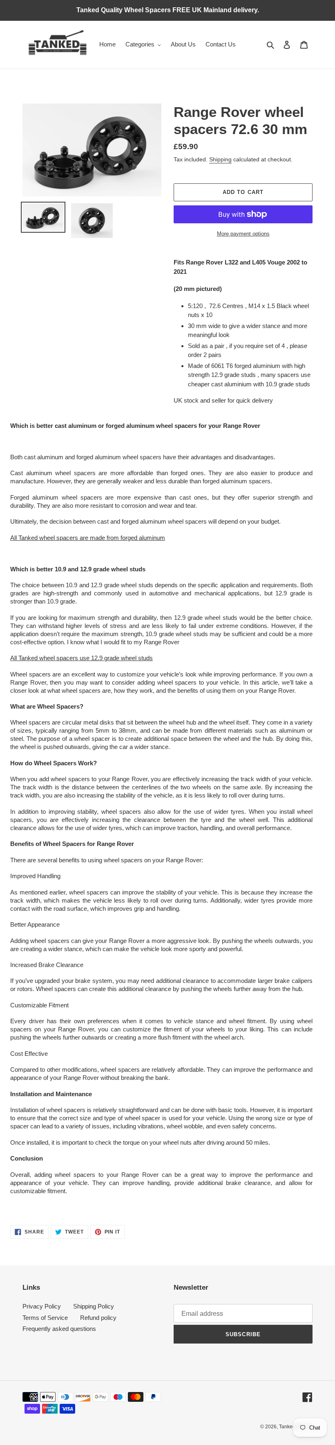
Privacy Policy (41, 1306)
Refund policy (98, 1317)
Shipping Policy (93, 1306)
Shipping (220, 159)
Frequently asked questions (59, 1328)
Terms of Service (45, 1317)
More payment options (243, 234)
